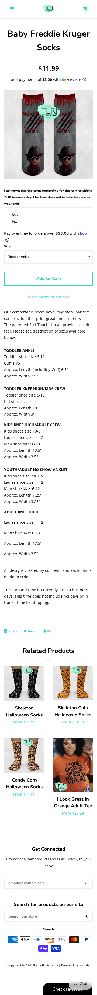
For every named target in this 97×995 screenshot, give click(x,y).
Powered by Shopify (75, 965)
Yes (15, 215)
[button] (48, 79)
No (15, 222)
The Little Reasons (45, 965)
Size (7, 246)
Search (48, 929)
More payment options (48, 296)
